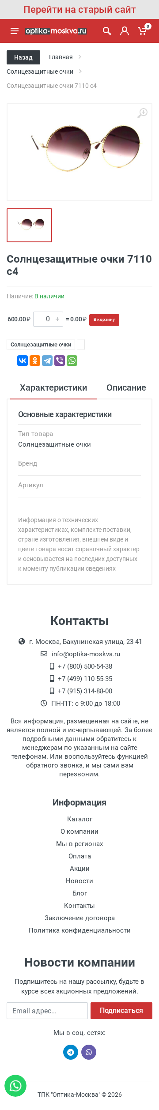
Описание (126, 387)
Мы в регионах (79, 844)
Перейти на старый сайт (79, 9)
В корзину (104, 319)
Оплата (79, 856)
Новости (79, 881)
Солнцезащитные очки (41, 344)
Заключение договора (80, 918)
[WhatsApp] (72, 360)
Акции (80, 869)
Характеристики (53, 387)
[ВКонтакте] (22, 360)
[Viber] (59, 360)
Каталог (79, 819)
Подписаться (121, 1010)
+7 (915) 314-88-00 (85, 691)
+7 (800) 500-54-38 (85, 666)
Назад (23, 57)
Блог (79, 893)
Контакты (79, 906)
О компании (79, 831)
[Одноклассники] (35, 360)
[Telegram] (47, 360)
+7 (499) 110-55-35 (85, 679)
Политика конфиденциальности (80, 930)
